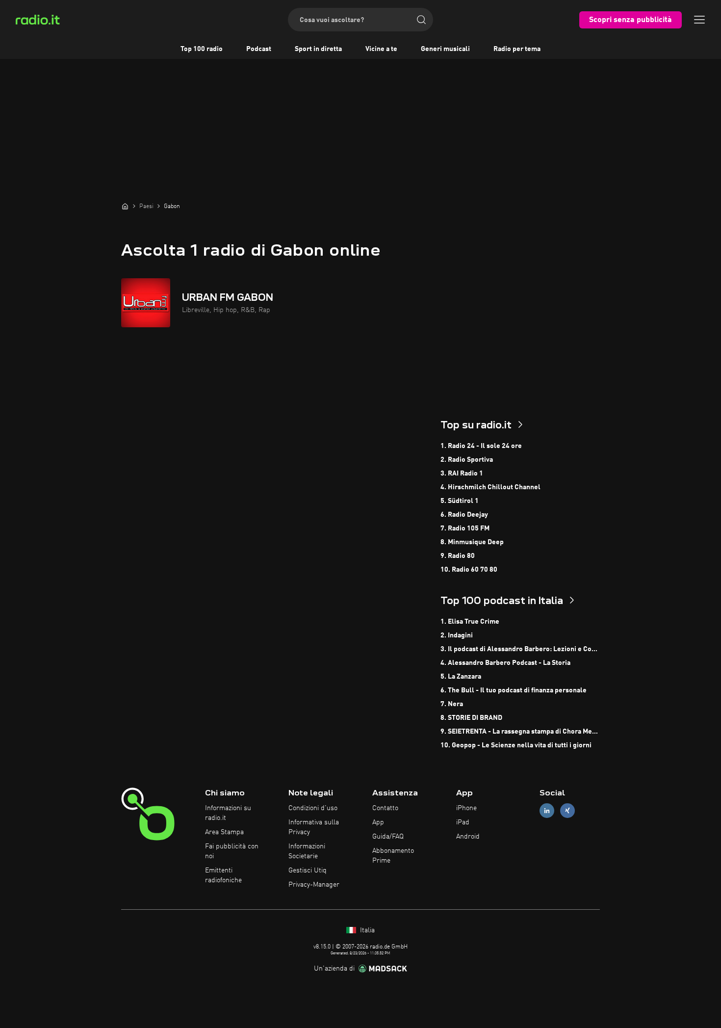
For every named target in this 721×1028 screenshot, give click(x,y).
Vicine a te (381, 49)
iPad (462, 822)
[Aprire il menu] (699, 20)
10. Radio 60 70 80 (468, 569)
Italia (366, 930)
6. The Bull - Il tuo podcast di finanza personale (513, 690)
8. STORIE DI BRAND (471, 717)
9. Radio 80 (457, 556)
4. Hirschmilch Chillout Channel (490, 487)
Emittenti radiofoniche (223, 875)
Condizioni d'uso (312, 808)
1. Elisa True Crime (469, 621)
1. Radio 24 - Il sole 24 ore (481, 446)
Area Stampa (224, 832)
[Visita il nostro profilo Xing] (567, 811)
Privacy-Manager (313, 884)
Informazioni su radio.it (228, 813)
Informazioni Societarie (306, 851)
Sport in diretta (318, 49)
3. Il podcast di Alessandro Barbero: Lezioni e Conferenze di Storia (520, 649)
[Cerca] (421, 20)
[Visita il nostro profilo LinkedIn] (547, 811)
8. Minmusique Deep (472, 542)
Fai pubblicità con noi (231, 851)
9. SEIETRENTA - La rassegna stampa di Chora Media (520, 731)
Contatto (385, 808)
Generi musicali (445, 49)
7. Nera (451, 704)
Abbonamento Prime (393, 855)
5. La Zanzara (460, 676)
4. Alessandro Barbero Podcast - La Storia (505, 662)
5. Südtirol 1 (459, 501)
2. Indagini (456, 635)
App (378, 822)
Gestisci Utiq (307, 870)
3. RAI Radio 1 (461, 473)
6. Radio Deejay (464, 514)
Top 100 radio (201, 49)
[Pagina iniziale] (125, 206)
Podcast (258, 49)
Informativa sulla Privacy (313, 827)
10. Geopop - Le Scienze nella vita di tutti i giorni (516, 745)
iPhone (466, 808)
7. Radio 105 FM (464, 528)
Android (468, 836)
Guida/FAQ (388, 836)
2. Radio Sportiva (466, 459)
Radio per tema (517, 49)
